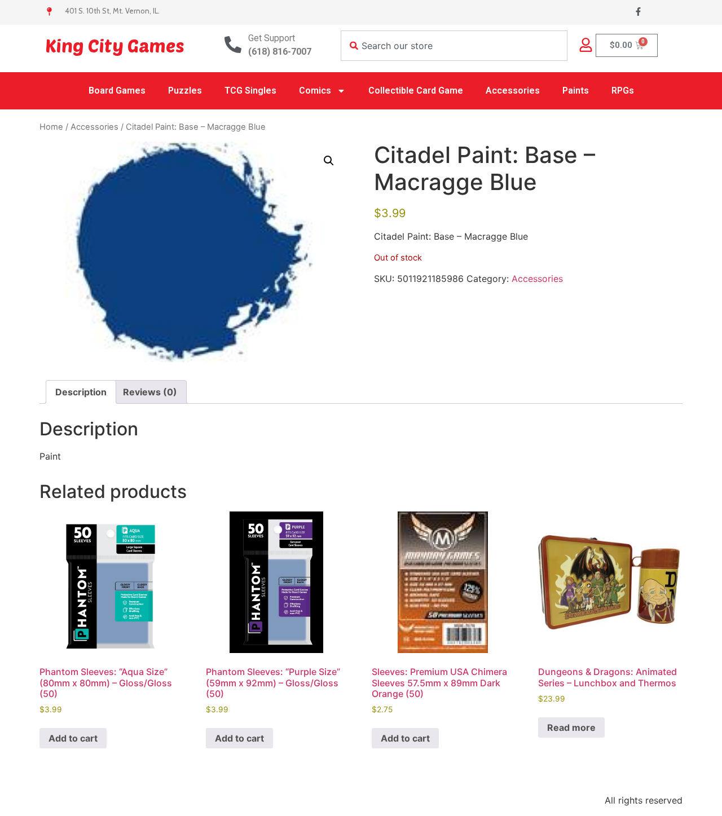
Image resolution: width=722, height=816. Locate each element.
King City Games (114, 45)
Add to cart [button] (73, 738)
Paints (575, 90)
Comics (315, 90)
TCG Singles (250, 90)
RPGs (622, 90)
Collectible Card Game (415, 90)
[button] (329, 161)
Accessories (513, 90)
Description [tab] (81, 392)
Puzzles (185, 90)
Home (51, 127)
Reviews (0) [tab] (150, 392)
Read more (571, 727)
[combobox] (454, 45)
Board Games (117, 90)
